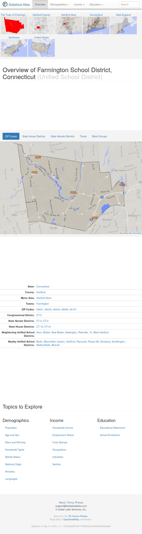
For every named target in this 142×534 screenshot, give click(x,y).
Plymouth (82, 341)
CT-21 (48, 326)
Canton (61, 341)
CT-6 (45, 321)
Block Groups (99, 136)
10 (90, 332)
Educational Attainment (112, 427)
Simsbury (105, 341)
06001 (39, 309)
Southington (118, 341)
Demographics (58, 4)
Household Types (14, 449)
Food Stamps (59, 442)
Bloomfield (49, 341)
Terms (70, 502)
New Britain (57, 332)
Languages (11, 478)
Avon (39, 332)
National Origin (13, 464)
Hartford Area (43, 298)
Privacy (79, 502)
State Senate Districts (62, 136)
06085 (64, 309)
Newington (71, 332)
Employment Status (63, 435)
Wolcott (55, 345)
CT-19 (39, 326)
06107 (73, 309)
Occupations (59, 449)
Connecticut (42, 286)
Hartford (40, 292)
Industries (57, 457)
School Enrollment (110, 435)
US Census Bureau (77, 516)
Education (95, 4)
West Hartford (101, 332)
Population (11, 427)
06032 (48, 309)
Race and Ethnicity (15, 442)
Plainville (83, 332)
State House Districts (33, 136)
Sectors (56, 464)
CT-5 (39, 315)
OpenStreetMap (71, 519)
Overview (40, 4)
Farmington (42, 303)
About (62, 502)
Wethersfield (43, 345)
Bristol (46, 332)
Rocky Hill (93, 341)
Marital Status (12, 457)
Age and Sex (12, 435)
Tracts (83, 136)
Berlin (39, 341)
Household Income (62, 427)
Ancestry (10, 471)
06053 (56, 309)
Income (78, 4)
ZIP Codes (11, 136)
